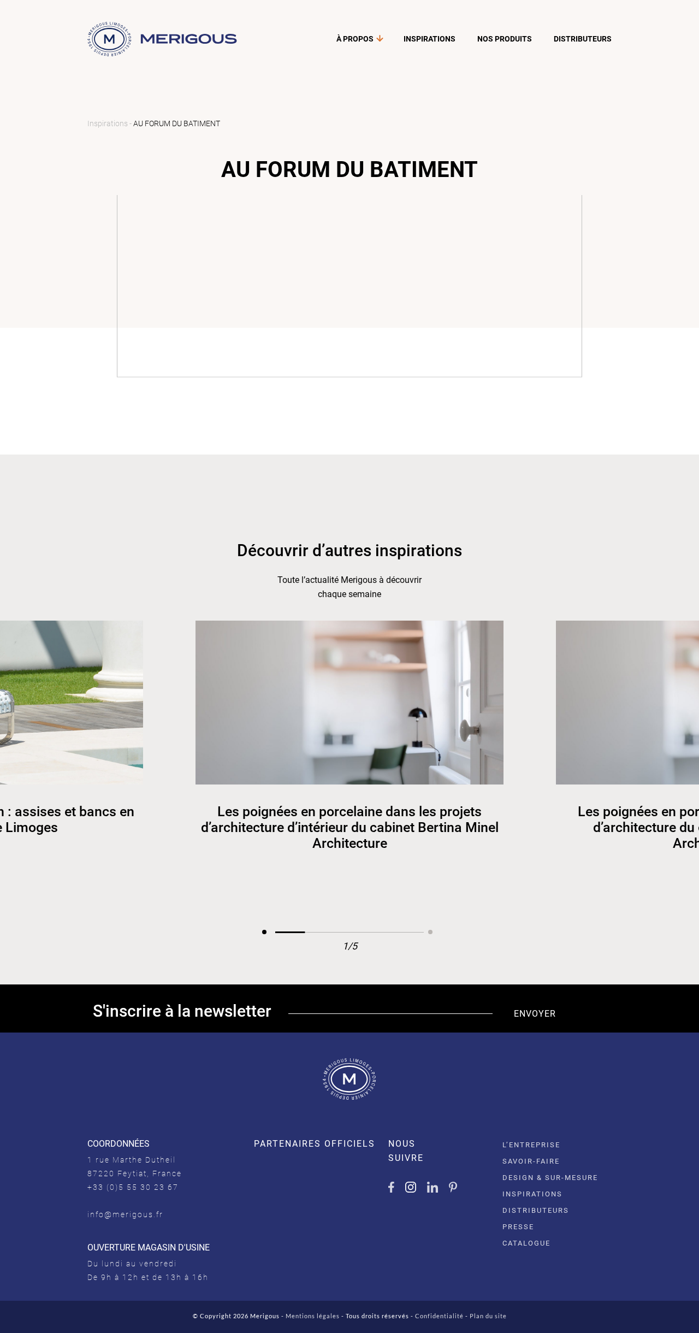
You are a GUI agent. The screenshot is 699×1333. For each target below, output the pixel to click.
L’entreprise (531, 1145)
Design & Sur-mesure (550, 1177)
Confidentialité (439, 1315)
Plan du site (488, 1315)
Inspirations (429, 38)
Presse (518, 1227)
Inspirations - (110, 123)
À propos (355, 38)
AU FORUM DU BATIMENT (176, 123)
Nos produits (504, 38)
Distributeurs (583, 38)
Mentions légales (313, 1315)
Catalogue (526, 1243)
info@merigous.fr (125, 1214)
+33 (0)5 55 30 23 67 (133, 1187)
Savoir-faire (531, 1161)
